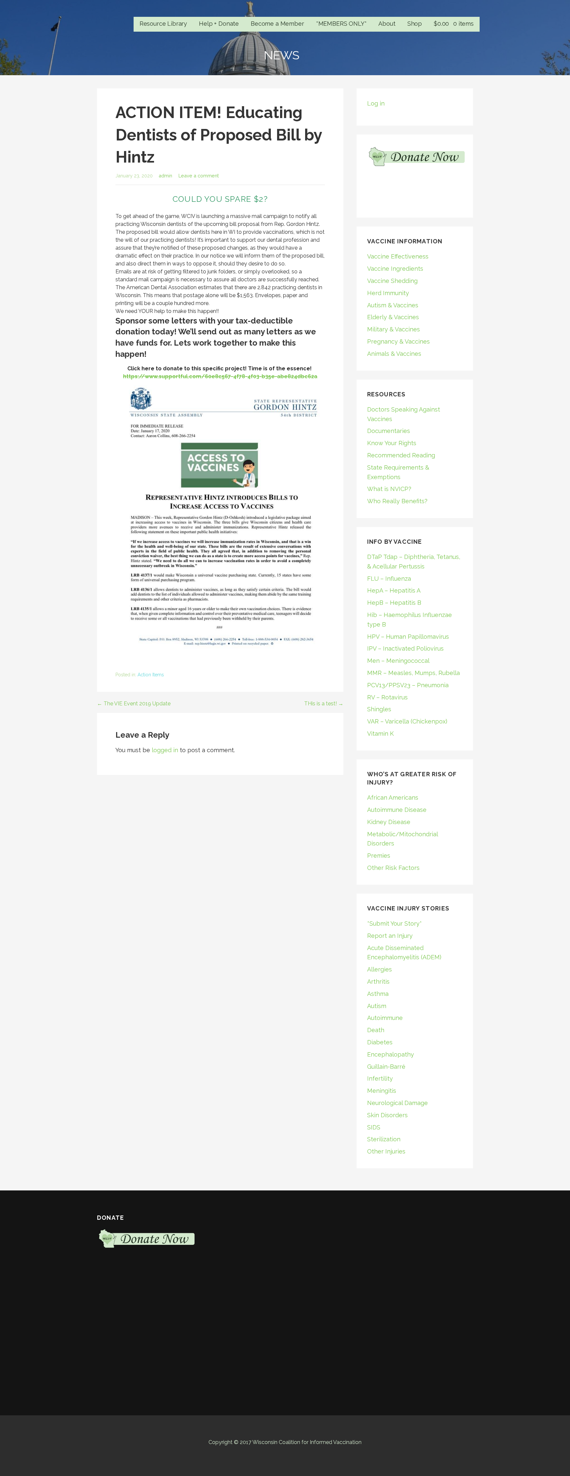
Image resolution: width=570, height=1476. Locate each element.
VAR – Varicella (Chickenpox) (407, 721)
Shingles (379, 709)
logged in (165, 750)
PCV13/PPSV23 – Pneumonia (408, 685)
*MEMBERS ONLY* (341, 23)
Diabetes (380, 1042)
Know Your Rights (391, 443)
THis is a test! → (323, 703)
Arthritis (378, 981)
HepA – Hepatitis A (394, 590)
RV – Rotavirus (387, 697)
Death (375, 1030)
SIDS (373, 1127)
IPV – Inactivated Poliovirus (405, 648)
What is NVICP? (389, 488)
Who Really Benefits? (397, 501)
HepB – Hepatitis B (394, 602)
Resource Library (163, 23)
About (386, 23)
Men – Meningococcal (398, 660)
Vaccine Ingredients (395, 268)
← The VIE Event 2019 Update (134, 703)
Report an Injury (390, 935)
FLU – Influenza (389, 578)
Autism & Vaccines (392, 305)
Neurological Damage (397, 1102)
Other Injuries (386, 1151)
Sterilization (383, 1139)
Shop (414, 23)
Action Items (151, 674)
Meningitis (381, 1090)
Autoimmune (385, 1017)
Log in (376, 103)
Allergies (379, 969)
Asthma (378, 993)
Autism (376, 1005)
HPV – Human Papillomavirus (408, 636)
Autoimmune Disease (397, 809)
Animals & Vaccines (394, 353)
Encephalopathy (390, 1054)
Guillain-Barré (386, 1066)
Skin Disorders (387, 1115)
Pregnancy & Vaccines (398, 341)
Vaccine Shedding (392, 280)
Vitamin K (380, 733)
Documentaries (388, 430)
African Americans (392, 797)
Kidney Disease (388, 821)
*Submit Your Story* (394, 923)
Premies (378, 855)
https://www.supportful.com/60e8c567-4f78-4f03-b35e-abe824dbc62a (220, 376)
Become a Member (277, 23)
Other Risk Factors (393, 867)
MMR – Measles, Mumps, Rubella (413, 672)
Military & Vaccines (393, 329)
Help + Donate (219, 23)
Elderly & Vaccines (393, 317)
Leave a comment (198, 175)
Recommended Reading (401, 455)
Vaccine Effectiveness (397, 256)
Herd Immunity (388, 293)
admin (165, 175)
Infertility (380, 1078)
